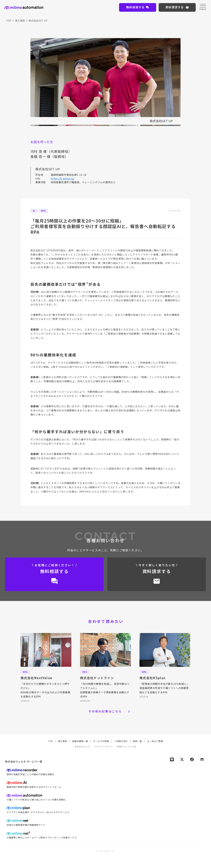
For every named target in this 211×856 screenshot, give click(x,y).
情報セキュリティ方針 (126, 746)
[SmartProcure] (24, 7)
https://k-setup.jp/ (62, 178)
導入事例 (20, 20)
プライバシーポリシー (103, 746)
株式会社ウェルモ (82, 746)
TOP (8, 20)
